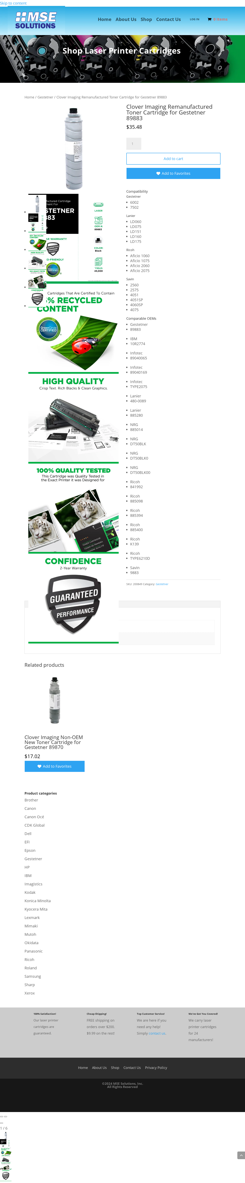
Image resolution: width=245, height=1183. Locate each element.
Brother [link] (31, 800)
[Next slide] (5, 1116)
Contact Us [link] (168, 20)
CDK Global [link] (34, 825)
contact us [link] (157, 1033)
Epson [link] (29, 850)
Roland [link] (30, 967)
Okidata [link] (31, 942)
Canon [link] (30, 808)
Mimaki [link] (31, 926)
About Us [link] (126, 20)
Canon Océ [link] (34, 816)
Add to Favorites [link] (176, 173)
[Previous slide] (1, 1116)
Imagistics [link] (33, 884)
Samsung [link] (32, 976)
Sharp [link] (29, 984)
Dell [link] (27, 833)
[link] (36, 32)
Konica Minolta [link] (37, 900)
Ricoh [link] (29, 959)
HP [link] (27, 867)
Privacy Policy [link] (156, 1067)
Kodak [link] (30, 892)
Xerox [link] (29, 993)
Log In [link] (194, 19)
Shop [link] (146, 20)
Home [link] (104, 20)
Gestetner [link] (45, 97)
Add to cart (173, 158)
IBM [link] (28, 875)
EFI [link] (27, 842)
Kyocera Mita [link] (35, 909)
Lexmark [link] (32, 917)
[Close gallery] (1, 1123)
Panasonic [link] (33, 951)
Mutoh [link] (30, 934)
